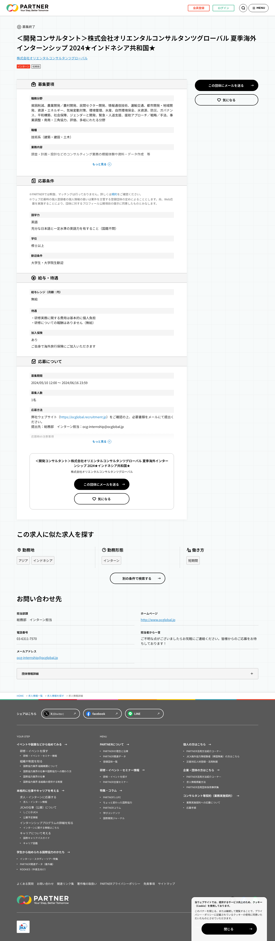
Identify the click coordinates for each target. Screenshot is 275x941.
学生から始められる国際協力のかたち (41, 852)
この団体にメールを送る (101, 484)
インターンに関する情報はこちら (41, 827)
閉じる (229, 929)
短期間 (193, 560)
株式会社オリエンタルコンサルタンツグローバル (52, 58)
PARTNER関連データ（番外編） (37, 864)
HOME (20, 695)
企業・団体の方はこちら (198, 770)
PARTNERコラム (112, 807)
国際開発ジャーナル (114, 818)
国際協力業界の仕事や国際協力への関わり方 (47, 771)
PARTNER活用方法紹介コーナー (203, 751)
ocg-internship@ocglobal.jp (37, 657)
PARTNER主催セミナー (115, 782)
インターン (111, 560)
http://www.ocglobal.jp (158, 619)
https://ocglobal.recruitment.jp (83, 416)
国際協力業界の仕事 (34, 776)
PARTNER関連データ (114, 756)
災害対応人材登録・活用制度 (202, 761)
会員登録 (198, 8)
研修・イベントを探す (115, 776)
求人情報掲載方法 (196, 782)
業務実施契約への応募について (203, 802)
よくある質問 (25, 884)
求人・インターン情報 (35, 801)
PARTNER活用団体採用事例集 (202, 787)
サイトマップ (166, 884)
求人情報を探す (55, 695)
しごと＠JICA (30, 812)
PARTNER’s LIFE (112, 797)
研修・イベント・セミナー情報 (40, 755)
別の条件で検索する (136, 578)
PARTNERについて (112, 744)
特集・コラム (108, 790)
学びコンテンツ (111, 813)
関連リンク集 (65, 884)
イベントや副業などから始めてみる (39, 744)
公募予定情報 (30, 817)
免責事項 (149, 884)
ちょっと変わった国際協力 (117, 802)
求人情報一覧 (35, 695)
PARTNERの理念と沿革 (115, 751)
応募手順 (191, 807)
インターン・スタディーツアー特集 (39, 858)
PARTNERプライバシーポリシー (120, 884)
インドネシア (43, 560)
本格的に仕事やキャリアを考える (38, 791)
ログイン (223, 8)
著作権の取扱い (87, 884)
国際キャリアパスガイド (36, 838)
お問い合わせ (45, 884)
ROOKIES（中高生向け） (33, 869)
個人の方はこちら (194, 744)
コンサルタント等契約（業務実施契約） (208, 796)
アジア (23, 560)
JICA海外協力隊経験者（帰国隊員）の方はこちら (213, 756)
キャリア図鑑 (30, 843)
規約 (114, 194)
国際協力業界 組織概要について (40, 766)
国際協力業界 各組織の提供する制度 (42, 781)
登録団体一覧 (110, 761)
